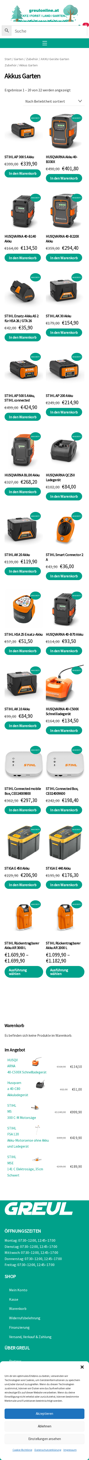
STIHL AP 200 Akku (59, 395)
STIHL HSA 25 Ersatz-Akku (24, 634)
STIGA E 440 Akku (58, 868)
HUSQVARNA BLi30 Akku (22, 475)
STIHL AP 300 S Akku (19, 156)
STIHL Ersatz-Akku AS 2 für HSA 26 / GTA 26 (22, 318)
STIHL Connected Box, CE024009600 (62, 791)
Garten (19, 59)
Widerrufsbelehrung (24, 1318)
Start (8, 59)
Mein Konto (18, 1290)
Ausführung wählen (18, 972)
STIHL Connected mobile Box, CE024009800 (23, 791)
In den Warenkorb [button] (23, 173)
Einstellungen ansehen (44, 1439)
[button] (82, 1367)
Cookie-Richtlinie (22, 1450)
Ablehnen (44, 1426)
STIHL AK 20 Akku (17, 554)
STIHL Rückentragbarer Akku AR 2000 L (63, 945)
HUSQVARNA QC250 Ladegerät (60, 477)
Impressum (70, 1450)
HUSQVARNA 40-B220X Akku (62, 238)
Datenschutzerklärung (47, 1450)
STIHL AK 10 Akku (17, 709)
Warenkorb (17, 1308)
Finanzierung (19, 1327)
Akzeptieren (44, 1413)
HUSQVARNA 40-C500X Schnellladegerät (62, 711)
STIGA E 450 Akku (17, 868)
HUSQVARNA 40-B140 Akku (20, 238)
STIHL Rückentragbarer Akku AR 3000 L (22, 945)
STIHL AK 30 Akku (58, 316)
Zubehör (32, 59)
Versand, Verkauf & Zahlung (30, 1336)
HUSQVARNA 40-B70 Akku (64, 634)
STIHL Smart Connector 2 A (64, 557)
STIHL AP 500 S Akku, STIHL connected (20, 398)
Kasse (13, 1299)
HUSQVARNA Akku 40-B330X (62, 159)
